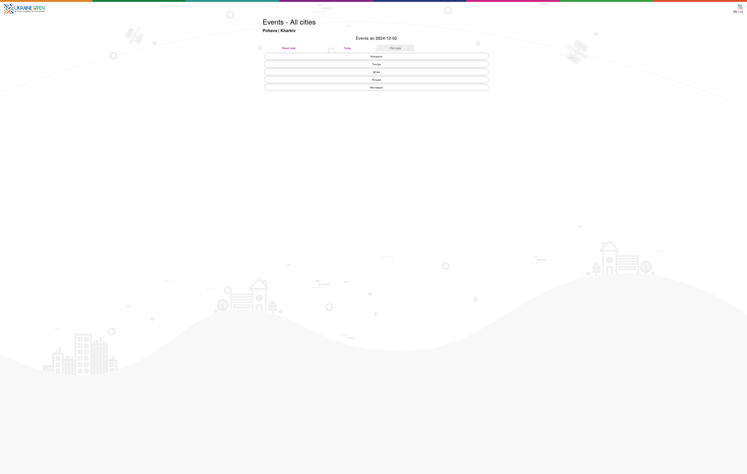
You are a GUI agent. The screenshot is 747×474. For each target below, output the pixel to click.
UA (741, 12)
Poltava (270, 30)
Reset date (289, 48)
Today (347, 48)
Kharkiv (288, 30)
